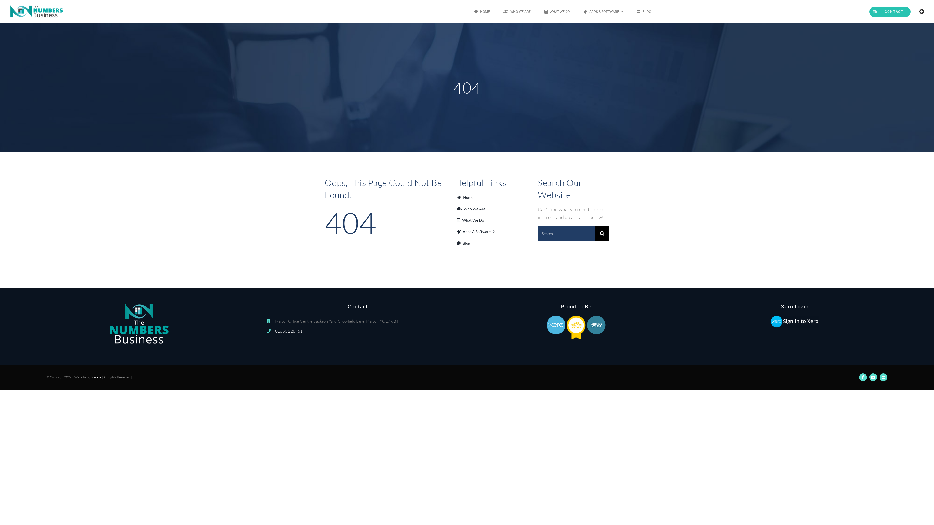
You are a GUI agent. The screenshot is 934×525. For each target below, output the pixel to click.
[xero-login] (795, 318)
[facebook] (863, 377)
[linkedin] (883, 377)
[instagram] (873, 377)
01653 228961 (289, 330)
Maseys (96, 377)
